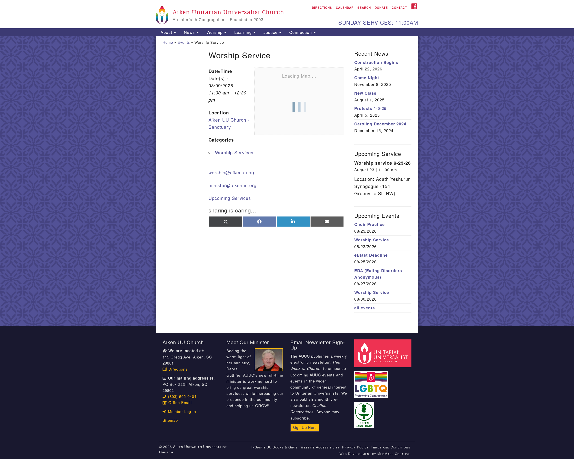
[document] (287, 181)
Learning (243, 32)
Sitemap (170, 420)
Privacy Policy (355, 447)
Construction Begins (376, 62)
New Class (365, 93)
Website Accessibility (319, 447)
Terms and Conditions (390, 447)
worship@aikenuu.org (232, 172)
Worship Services (234, 152)
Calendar (345, 8)
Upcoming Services (230, 198)
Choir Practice (369, 224)
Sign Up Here (304, 427)
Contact (399, 8)
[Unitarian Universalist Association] (383, 352)
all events (364, 308)
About (166, 32)
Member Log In (181, 411)
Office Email (179, 402)
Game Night (366, 78)
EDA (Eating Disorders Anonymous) (378, 274)
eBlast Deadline (371, 255)
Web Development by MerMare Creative (374, 453)
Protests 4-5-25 (370, 108)
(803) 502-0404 (181, 396)
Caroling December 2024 (380, 124)
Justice (270, 32)
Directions (322, 8)
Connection (300, 32)
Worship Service (371, 240)
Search (364, 8)
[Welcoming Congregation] (371, 382)
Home (168, 42)
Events (184, 42)
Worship (214, 32)
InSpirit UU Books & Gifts (274, 447)
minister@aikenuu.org (233, 185)
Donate (381, 8)
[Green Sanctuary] (364, 412)
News (189, 32)
